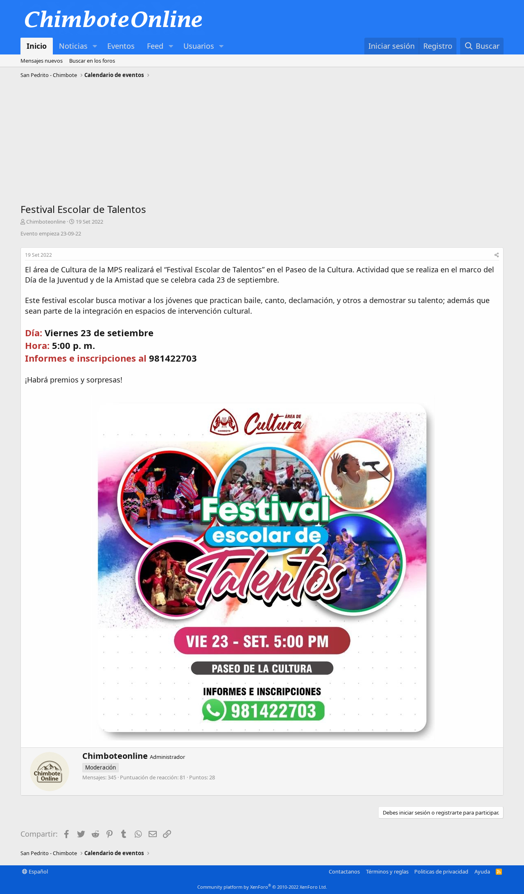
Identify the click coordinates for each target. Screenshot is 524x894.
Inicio (37, 46)
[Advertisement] (262, 143)
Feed (155, 46)
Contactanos (344, 871)
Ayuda (482, 871)
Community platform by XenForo (262, 887)
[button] (95, 46)
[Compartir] (497, 255)
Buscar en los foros (92, 60)
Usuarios (198, 46)
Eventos (121, 46)
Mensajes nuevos (41, 60)
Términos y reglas (387, 871)
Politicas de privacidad (441, 871)
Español (37, 871)
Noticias (73, 46)
